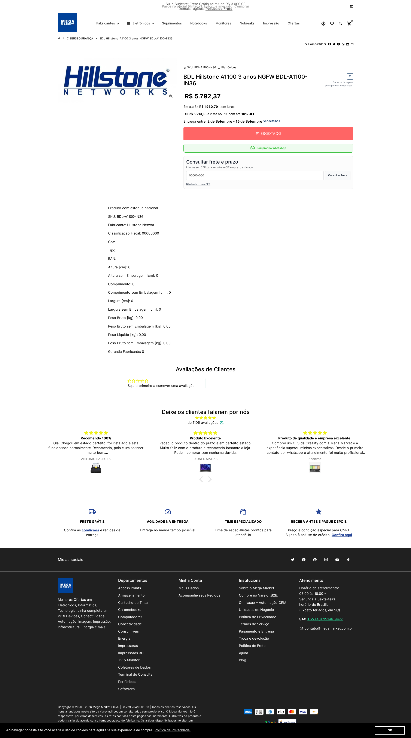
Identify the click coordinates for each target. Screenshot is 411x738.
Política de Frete (252, 645)
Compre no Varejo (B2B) (258, 595)
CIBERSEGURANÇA (80, 38)
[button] (202, 479)
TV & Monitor (129, 660)
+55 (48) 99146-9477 (325, 619)
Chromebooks (129, 609)
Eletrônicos (227, 67)
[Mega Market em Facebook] (304, 560)
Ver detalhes (271, 121)
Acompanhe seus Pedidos (199, 595)
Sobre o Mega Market (256, 588)
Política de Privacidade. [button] (173, 730)
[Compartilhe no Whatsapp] (343, 44)
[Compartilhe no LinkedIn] (347, 44)
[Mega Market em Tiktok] (348, 560)
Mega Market (101, 707)
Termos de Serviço (254, 624)
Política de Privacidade (257, 617)
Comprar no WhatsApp (271, 148)
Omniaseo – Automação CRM (262, 602)
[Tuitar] (334, 44)
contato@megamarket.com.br (326, 628)
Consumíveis (128, 631)
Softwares (126, 689)
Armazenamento (131, 595)
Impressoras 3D (131, 653)
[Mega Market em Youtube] (337, 560)
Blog (242, 660)
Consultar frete (337, 175)
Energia (124, 638)
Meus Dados (189, 588)
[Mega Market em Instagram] (326, 560)
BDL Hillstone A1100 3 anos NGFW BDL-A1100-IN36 (136, 38)
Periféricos (127, 681)
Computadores (130, 617)
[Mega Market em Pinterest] (315, 560)
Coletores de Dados (134, 667)
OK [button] (390, 730)
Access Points (129, 588)
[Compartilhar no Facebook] (329, 44)
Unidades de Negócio (256, 609)
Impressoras (128, 645)
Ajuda (243, 653)
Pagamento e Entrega (256, 631)
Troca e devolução (254, 638)
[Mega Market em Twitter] (292, 560)
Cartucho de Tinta (133, 602)
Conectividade (130, 624)
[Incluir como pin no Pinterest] (338, 44)
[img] (205, 417)
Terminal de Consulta (135, 674)
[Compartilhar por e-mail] (352, 44)
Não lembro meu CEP (198, 184)
